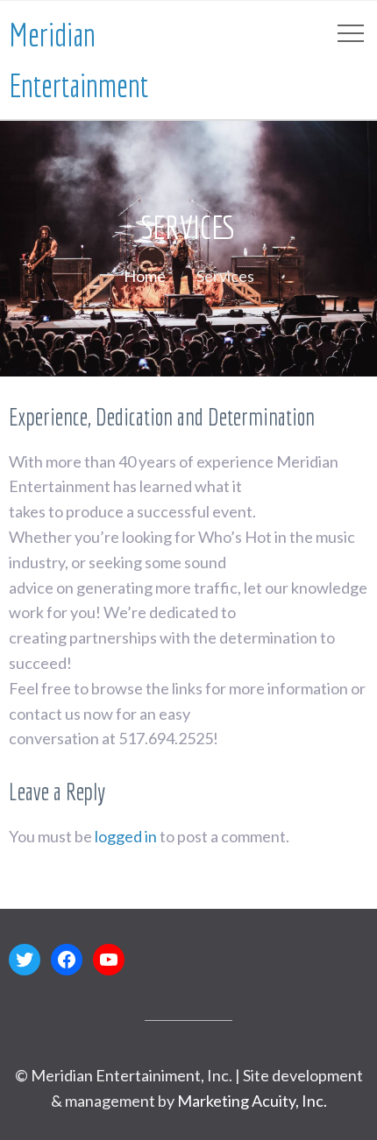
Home (145, 275)
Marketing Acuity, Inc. (252, 1100)
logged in (126, 836)
